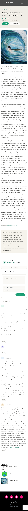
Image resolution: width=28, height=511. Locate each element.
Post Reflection (20, 294)
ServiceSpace (14, 502)
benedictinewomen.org (12, 225)
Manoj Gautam (9, 306)
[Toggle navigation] (22, 2)
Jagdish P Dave (9, 404)
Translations (15, 23)
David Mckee (5, 18)
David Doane (8, 358)
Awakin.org (8, 2)
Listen (6, 23)
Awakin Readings (6, 9)
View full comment (14, 447)
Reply (3, 341)
